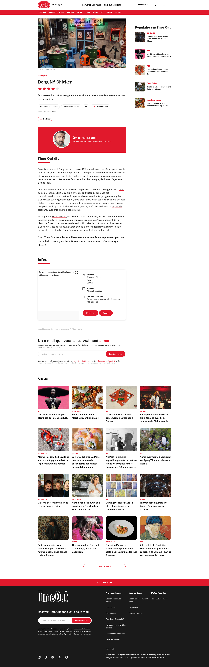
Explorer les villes (91, 5)
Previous (41, 42)
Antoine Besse (89, 138)
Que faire (70, 12)
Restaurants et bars (56, 12)
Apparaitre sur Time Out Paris (138, 600)
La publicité (133, 608)
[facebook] (52, 657)
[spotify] (66, 657)
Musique (109, 12)
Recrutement (111, 614)
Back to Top (107, 583)
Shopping (118, 12)
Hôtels (95, 12)
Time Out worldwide (159, 599)
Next (121, 42)
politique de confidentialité (106, 361)
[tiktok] (46, 657)
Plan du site (110, 649)
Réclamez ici (77, 329)
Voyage (87, 12)
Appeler (106, 313)
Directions (90, 313)
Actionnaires (111, 608)
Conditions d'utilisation (115, 634)
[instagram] (39, 657)
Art (102, 12)
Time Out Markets (112, 5)
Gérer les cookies (113, 640)
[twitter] (59, 657)
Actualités (42, 12)
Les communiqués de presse (114, 600)
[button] (76, 272)
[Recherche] (156, 4)
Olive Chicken (59, 217)
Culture (79, 12)
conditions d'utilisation (82, 361)
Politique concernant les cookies (116, 626)
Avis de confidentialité (115, 619)
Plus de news (104, 567)
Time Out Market (135, 614)
